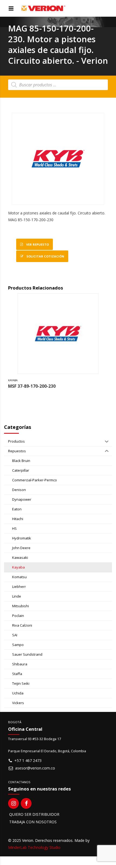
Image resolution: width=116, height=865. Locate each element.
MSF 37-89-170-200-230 (32, 386)
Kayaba (13, 380)
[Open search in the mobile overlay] (58, 85)
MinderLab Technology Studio (34, 847)
